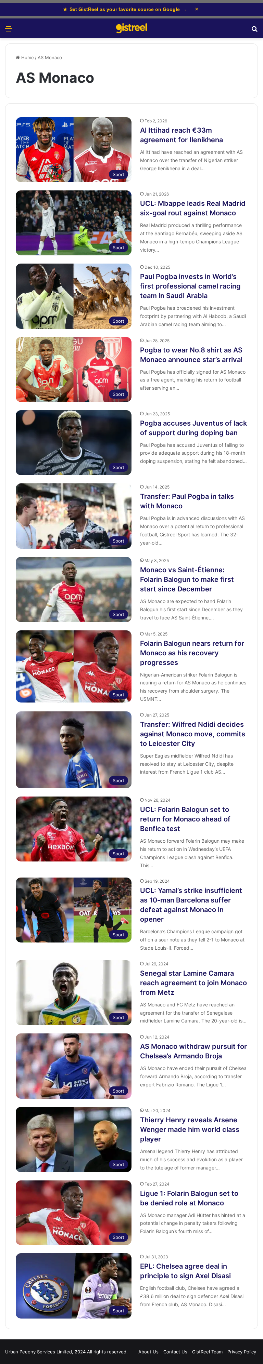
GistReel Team (207, 1351)
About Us (148, 1351)
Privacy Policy (241, 1351)
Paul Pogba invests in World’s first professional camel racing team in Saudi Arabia (190, 286)
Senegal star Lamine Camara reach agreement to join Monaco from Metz (193, 983)
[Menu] (8, 31)
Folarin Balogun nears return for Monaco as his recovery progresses (192, 653)
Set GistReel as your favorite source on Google (125, 9)
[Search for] (254, 31)
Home (27, 57)
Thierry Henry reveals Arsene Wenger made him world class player (189, 1129)
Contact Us (175, 1351)
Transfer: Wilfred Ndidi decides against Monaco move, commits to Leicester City (192, 734)
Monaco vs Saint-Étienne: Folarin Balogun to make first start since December (187, 579)
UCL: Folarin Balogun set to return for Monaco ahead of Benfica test (185, 819)
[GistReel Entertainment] (131, 28)
